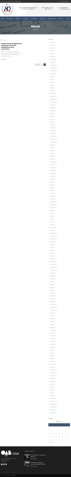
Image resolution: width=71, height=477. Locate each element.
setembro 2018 (53, 310)
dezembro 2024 (53, 99)
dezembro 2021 (53, 201)
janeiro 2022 (52, 199)
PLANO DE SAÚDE (52, 18)
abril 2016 (52, 392)
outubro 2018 (53, 307)
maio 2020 (52, 253)
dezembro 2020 (53, 233)
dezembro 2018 (53, 301)
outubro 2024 (53, 105)
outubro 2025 (53, 70)
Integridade (34, 18)
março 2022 (52, 193)
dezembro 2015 (53, 404)
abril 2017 (52, 358)
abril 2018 (52, 324)
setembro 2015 (53, 412)
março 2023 (52, 159)
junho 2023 (52, 150)
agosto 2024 (52, 110)
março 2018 (52, 327)
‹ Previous (38, 64)
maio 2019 (52, 287)
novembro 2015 (53, 407)
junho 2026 (52, 48)
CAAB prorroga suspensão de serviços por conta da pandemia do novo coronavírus (11, 46)
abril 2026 (52, 53)
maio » (52, 442)
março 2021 (52, 224)
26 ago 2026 (34, 458)
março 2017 (52, 361)
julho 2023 (52, 147)
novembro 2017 (53, 338)
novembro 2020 (53, 236)
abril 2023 (52, 156)
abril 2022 (52, 190)
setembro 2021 (53, 207)
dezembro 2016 (53, 370)
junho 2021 (52, 216)
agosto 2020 (52, 244)
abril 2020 (52, 256)
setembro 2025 (53, 73)
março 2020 (52, 258)
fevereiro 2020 (53, 261)
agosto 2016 (52, 381)
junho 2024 (52, 116)
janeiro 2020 (52, 264)
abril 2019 (52, 290)
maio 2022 (52, 187)
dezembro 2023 (53, 133)
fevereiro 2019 (53, 296)
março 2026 (52, 56)
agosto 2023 (52, 144)
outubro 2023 (53, 139)
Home (2, 18)
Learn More (3, 59)
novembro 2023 (53, 136)
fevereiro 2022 (53, 196)
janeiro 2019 (52, 298)
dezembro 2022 (53, 167)
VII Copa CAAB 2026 (64, 1)
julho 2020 (52, 247)
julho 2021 (52, 213)
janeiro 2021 (52, 230)
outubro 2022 (53, 173)
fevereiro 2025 (53, 93)
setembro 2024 (53, 107)
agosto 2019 (52, 278)
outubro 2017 (53, 341)
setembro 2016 (53, 378)
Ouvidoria (42, 18)
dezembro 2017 (53, 335)
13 (52, 433)
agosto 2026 (52, 42)
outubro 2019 (53, 273)
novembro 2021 (53, 204)
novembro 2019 (53, 270)
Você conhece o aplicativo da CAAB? (11, 1)
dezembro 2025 (53, 65)
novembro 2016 (53, 372)
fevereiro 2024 (53, 127)
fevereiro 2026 (53, 59)
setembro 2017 (53, 344)
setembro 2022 (53, 176)
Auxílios (26, 18)
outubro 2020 (53, 239)
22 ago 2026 (34, 466)
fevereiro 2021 (53, 227)
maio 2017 (52, 355)
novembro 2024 (53, 102)
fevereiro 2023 (53, 162)
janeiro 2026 (52, 62)
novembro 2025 (53, 68)
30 (62, 439)
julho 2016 (52, 384)
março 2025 (52, 90)
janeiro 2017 (52, 367)
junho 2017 (52, 352)
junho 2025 (52, 82)
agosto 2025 (52, 76)
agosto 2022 (52, 179)
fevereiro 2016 (53, 398)
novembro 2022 (53, 170)
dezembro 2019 (53, 267)
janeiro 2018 (52, 333)
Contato (60, 18)
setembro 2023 (53, 142)
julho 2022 (52, 182)
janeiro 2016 (52, 401)
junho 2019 (52, 284)
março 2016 (52, 395)
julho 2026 (52, 45)
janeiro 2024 (52, 130)
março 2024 (52, 125)
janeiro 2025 (52, 96)
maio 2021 (52, 219)
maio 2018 (52, 321)
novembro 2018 (53, 304)
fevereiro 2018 (53, 330)
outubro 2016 (53, 375)
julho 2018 (52, 315)
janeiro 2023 (52, 164)
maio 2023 (52, 153)
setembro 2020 (53, 241)
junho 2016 (52, 387)
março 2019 (52, 293)
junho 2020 (52, 250)
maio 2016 (52, 390)
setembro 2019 (53, 276)
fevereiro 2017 (53, 364)
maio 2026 (52, 50)
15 (59, 433)
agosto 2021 (52, 210)
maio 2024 (52, 119)
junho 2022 (52, 184)
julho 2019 (52, 281)
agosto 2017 (52, 347)
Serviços (17, 18)
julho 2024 (52, 113)
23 (62, 436)
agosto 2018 (52, 313)
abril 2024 (52, 122)
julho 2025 (52, 79)
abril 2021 (52, 221)
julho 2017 (52, 350)
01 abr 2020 (5, 40)
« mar (49, 442)
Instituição (10, 18)
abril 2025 (52, 87)
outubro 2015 (53, 409)
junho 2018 (52, 318)
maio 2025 (52, 85)
